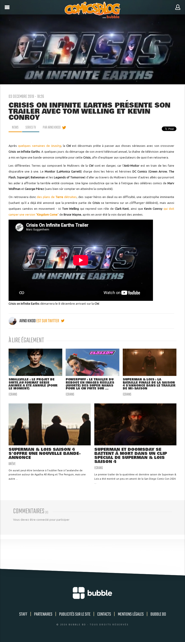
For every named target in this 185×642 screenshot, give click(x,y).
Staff (23, 614)
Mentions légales (131, 614)
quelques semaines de (39, 145)
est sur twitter (48, 321)
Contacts (104, 614)
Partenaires (43, 614)
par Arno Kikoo (52, 128)
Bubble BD (158, 614)
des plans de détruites (57, 197)
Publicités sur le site (74, 614)
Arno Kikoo (27, 321)
